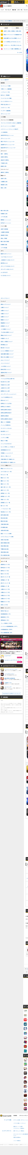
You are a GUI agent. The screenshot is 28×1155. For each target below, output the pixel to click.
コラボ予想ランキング (5, 366)
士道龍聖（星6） (4, 181)
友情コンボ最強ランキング (6, 341)
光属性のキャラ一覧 (5, 598)
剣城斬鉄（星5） (4, 213)
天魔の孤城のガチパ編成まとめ (7, 459)
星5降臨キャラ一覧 (5, 586)
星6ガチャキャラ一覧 (5, 577)
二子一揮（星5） (4, 216)
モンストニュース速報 (5, 86)
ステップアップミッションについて (8, 394)
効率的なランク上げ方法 (6, 403)
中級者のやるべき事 (5, 385)
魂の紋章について (5, 431)
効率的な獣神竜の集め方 (6, 412)
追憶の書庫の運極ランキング (7, 354)
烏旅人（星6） (4, 187)
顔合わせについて (5, 400)
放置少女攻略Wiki (17, 1137)
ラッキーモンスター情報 (6, 98)
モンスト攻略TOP (5, 79)
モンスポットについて (5, 434)
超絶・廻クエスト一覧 (5, 487)
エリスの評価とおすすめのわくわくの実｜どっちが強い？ (13, 41)
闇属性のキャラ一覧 (5, 601)
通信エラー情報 (4, 440)
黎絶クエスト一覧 (5, 477)
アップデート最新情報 (5, 110)
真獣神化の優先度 (5, 416)
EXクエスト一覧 (4, 474)
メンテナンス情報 (5, 437)
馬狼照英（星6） (4, 184)
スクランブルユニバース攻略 (7, 536)
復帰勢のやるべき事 (5, 391)
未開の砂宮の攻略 (5, 530)
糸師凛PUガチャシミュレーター (8, 144)
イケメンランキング (5, 363)
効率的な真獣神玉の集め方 (6, 419)
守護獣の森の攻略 (5, 549)
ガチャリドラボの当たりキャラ (7, 266)
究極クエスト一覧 (5, 499)
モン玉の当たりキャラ (5, 275)
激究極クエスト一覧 (5, 496)
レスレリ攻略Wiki (17, 1140)
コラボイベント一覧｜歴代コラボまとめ (12, 45)
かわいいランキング (5, 360)
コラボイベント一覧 (5, 107)
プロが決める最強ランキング (7, 332)
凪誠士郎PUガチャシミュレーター (8, 147)
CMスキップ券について (6, 456)
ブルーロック (8, 9)
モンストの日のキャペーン (6, 101)
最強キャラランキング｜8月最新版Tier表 (13, 34)
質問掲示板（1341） (5, 620)
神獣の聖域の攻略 (5, 552)
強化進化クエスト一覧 (5, 512)
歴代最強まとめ (4, 344)
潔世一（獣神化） (5, 154)
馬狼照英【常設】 (5, 235)
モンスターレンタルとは (6, 428)
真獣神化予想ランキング (6, 372)
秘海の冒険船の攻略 (5, 543)
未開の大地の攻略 (5, 539)
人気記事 (6, 28)
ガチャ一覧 (19, 9)
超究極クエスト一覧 (5, 493)
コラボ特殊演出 (4, 132)
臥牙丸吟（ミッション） (6, 223)
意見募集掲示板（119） (6, 614)
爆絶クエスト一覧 (5, 484)
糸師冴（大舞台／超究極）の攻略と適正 (12, 31)
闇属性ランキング (5, 320)
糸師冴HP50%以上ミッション (7, 135)
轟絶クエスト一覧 (5, 481)
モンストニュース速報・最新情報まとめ (12, 49)
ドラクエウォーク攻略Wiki (18, 1128)
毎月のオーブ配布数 (5, 95)
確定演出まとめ (4, 263)
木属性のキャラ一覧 (5, 595)
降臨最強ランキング (5, 323)
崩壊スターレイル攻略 (17, 1126)
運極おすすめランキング (6, 335)
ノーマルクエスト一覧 (5, 508)
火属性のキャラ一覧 (5, 589)
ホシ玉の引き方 (4, 272)
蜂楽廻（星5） (4, 166)
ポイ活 (8, 2)
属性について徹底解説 (5, 422)
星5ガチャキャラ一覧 (5, 583)
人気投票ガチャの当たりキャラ (7, 260)
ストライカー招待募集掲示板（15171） (9, 626)
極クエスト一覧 (4, 505)
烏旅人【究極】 (4, 238)
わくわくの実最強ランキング (7, 351)
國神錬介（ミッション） (6, 220)
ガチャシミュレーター (5, 113)
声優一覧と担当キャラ (5, 104)
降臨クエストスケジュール (6, 468)
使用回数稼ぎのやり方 (5, 450)
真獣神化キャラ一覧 (5, 564)
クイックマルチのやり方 (6, 443)
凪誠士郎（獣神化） (5, 160)
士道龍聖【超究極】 (5, 232)
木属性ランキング (5, 313)
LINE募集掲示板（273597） (7, 629)
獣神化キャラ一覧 (5, 570)
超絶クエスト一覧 (5, 490)
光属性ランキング (5, 316)
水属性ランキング (5, 310)
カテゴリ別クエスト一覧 (6, 471)
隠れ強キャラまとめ (5, 347)
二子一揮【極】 (4, 247)
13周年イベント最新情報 (6, 89)
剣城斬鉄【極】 (4, 244)
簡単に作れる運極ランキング (7, 357)
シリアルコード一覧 (5, 92)
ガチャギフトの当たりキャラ (7, 269)
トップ (2, 9)
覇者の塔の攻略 (4, 521)
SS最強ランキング (5, 338)
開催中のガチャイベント (6, 253)
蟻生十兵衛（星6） (5, 210)
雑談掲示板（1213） (5, 617)
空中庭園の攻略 (4, 527)
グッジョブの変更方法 (5, 425)
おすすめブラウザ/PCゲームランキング (12, 693)
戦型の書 (14, 9)
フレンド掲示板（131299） (7, 623)
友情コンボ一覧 (4, 604)
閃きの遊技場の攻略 (5, 555)
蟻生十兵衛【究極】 (5, 241)
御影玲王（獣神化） (5, 172)
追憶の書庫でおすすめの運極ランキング (12, 38)
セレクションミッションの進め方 (8, 126)
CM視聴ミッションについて (7, 453)
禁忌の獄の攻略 (4, 518)
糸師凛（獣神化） (5, 157)
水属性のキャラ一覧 (5, 592)
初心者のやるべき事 (5, 381)
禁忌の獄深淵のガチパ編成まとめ (8, 462)
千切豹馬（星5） (4, 163)
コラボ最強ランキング (5, 329)
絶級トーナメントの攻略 (6, 533)
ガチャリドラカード (5, 298)
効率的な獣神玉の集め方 (6, 409)
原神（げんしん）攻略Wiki (18, 1131)
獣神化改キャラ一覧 (5, 567)
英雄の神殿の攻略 (5, 546)
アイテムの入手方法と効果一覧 (7, 378)
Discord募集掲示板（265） (7, 632)
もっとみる (19, 52)
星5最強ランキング (5, 326)
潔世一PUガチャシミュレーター (8, 141)
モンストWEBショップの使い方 (8, 447)
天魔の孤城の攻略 (5, 524)
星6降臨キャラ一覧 (5, 580)
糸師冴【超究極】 (5, 229)
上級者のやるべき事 (5, 388)
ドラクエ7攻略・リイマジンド (19, 1123)
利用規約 (15, 1115)
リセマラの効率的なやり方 (6, 397)
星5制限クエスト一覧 (5, 502)
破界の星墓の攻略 (5, 515)
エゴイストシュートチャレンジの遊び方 (9, 129)
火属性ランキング (5, 307)
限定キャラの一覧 (5, 573)
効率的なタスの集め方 (5, 406)
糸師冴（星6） (4, 178)
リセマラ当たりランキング (6, 257)
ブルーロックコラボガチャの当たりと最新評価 (11, 123)
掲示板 (17, 28)
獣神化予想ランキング (5, 369)
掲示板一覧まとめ (5, 611)
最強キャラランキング (5, 304)
